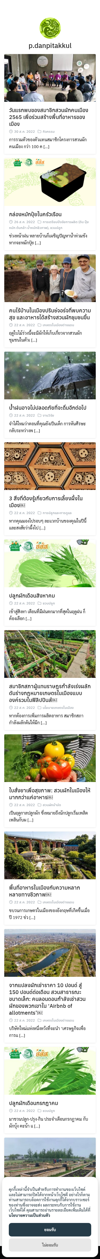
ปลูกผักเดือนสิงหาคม (32, 595)
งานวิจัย (48, 415)
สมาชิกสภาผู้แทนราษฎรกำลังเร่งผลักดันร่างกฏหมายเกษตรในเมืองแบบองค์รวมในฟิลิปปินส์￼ (50, 693)
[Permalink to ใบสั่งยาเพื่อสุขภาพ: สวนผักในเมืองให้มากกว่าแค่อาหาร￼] (50, 757)
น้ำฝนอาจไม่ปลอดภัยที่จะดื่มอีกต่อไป (47, 407)
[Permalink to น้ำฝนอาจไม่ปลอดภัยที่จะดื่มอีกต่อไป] (50, 375)
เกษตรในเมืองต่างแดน (58, 324)
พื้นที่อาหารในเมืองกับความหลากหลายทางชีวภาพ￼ (44, 890)
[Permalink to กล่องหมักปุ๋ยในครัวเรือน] (50, 181)
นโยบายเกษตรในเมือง (58, 707)
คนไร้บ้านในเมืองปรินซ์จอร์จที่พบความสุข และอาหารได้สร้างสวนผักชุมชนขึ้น (50, 313)
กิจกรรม (49, 131)
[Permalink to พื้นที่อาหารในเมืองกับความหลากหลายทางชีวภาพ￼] (50, 855)
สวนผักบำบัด (52, 804)
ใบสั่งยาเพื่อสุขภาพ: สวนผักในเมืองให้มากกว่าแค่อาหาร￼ (49, 793)
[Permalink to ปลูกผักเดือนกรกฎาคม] (50, 1070)
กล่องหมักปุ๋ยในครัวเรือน (35, 214)
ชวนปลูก (56, 227)
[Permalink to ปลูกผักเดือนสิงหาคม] (50, 563)
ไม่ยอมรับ (50, 1244)
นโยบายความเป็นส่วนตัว (29, 1215)
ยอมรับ (50, 1229)
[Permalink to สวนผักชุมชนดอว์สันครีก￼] (50, 1161)
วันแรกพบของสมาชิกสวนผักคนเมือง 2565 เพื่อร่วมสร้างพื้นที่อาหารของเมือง (48, 116)
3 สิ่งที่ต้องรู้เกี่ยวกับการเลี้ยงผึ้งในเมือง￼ (46, 501)
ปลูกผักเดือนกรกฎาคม (33, 1103)
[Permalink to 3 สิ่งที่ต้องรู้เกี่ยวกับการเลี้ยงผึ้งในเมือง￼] (50, 465)
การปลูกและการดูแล (57, 512)
